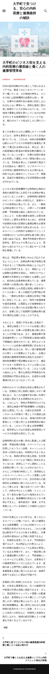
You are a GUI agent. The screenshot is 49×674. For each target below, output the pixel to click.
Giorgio (6, 79)
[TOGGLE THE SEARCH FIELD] (45, 10)
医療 (5, 627)
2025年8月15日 (19, 79)
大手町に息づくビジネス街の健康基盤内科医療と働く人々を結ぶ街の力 (24, 643)
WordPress (30, 669)
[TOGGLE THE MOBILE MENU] (4, 10)
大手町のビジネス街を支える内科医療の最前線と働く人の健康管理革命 (24, 66)
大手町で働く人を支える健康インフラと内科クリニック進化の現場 (25, 659)
